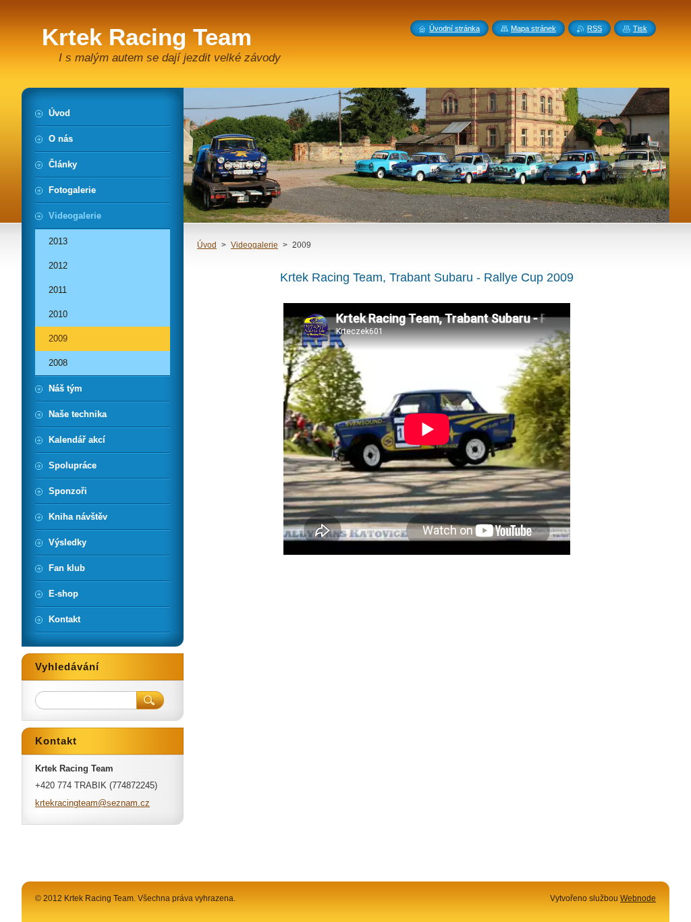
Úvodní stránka (454, 28)
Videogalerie (254, 245)
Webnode (638, 898)
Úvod (207, 245)
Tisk (640, 28)
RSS (594, 28)
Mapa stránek (533, 28)
